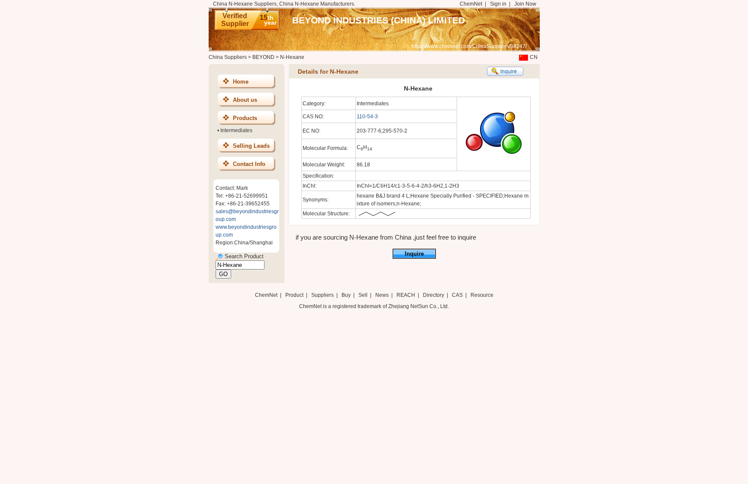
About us (245, 100)
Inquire (414, 253)
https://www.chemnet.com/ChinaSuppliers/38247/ (469, 46)
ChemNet (471, 4)
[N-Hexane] (377, 215)
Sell (363, 295)
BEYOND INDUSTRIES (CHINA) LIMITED (378, 20)
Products (245, 118)
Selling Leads (251, 146)
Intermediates (236, 130)
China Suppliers (228, 57)
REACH (406, 295)
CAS (457, 295)
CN (534, 57)
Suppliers (322, 295)
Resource (482, 295)
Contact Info (249, 164)
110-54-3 (367, 117)
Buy (346, 295)
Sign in (498, 4)
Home (240, 81)
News (382, 295)
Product (295, 295)
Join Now (525, 4)
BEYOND (263, 57)
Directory (433, 295)
